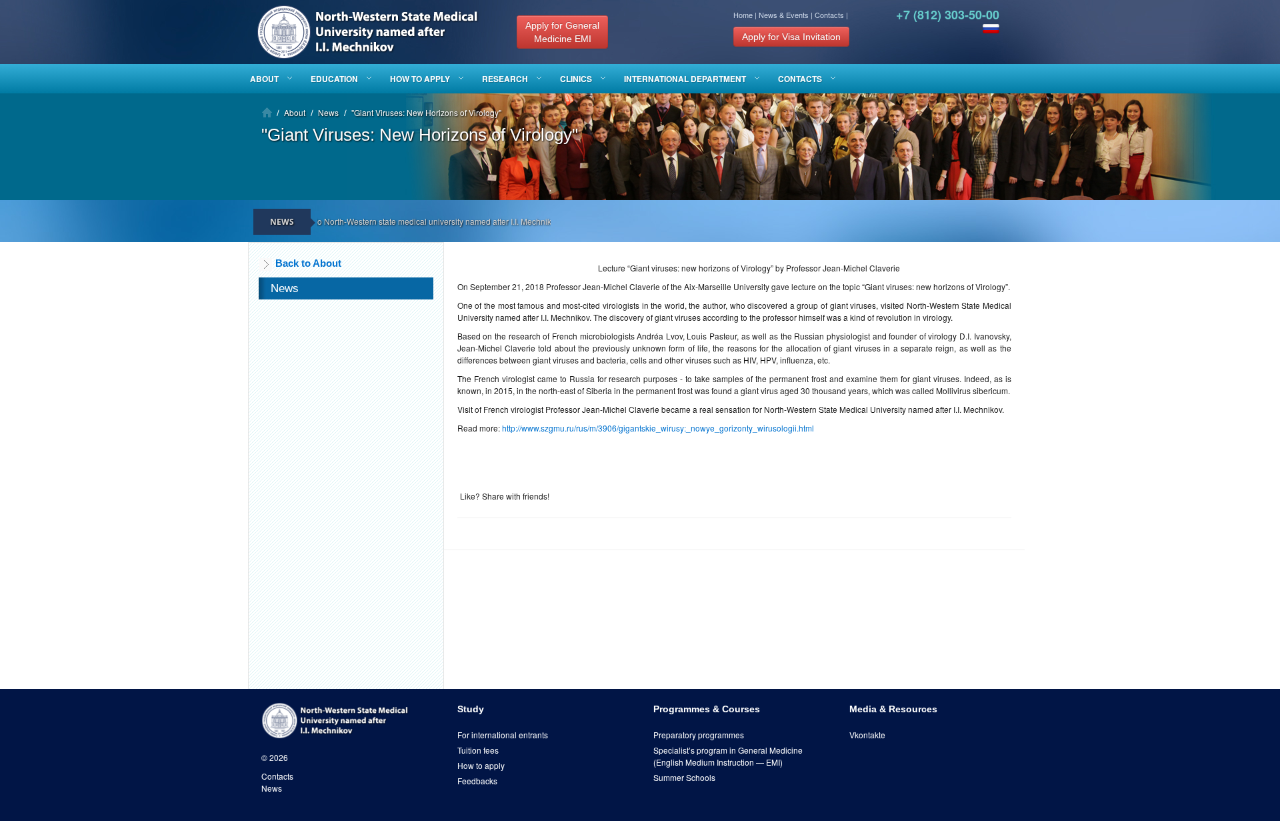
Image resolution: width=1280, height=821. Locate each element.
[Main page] (267, 112)
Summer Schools (684, 777)
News (271, 788)
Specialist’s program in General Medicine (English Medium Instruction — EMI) (728, 756)
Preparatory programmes (698, 734)
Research (505, 79)
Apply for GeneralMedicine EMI (562, 32)
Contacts (829, 14)
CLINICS (576, 79)
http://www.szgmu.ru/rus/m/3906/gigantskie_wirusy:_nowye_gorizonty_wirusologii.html (658, 428)
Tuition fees (478, 750)
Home (743, 14)
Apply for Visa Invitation (791, 36)
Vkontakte (867, 734)
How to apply (420, 79)
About (264, 79)
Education (334, 79)
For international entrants (502, 734)
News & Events (784, 14)
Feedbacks (477, 780)
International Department (685, 79)
